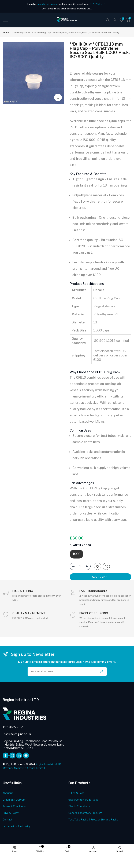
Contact (7, 819)
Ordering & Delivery (14, 799)
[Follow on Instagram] (12, 755)
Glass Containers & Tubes (83, 799)
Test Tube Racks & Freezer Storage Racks (93, 819)
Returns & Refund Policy (16, 826)
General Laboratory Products (85, 812)
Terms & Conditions (14, 806)
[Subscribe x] (101, 671)
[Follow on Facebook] (6, 755)
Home (6, 32)
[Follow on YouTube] (26, 755)
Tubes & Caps (76, 792)
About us (8, 792)
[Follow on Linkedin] (19, 755)
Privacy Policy (10, 812)
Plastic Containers (79, 806)
